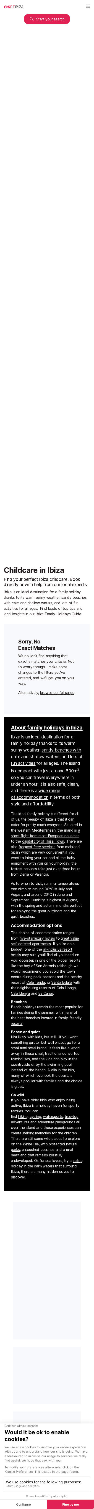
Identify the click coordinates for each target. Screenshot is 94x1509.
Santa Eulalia (61, 982)
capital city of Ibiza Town (43, 841)
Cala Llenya (20, 993)
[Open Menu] (88, 7)
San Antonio (46, 965)
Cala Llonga (66, 988)
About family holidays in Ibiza (47, 727)
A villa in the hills (60, 1070)
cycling (35, 1116)
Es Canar (45, 993)
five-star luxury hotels (37, 938)
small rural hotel (23, 1048)
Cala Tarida (35, 982)
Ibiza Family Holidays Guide (58, 614)
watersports (53, 1116)
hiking (23, 1116)
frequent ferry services (37, 846)
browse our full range (57, 692)
